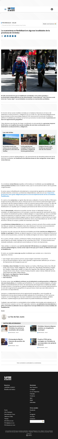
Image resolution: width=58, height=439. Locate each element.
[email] (13, 36)
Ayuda (51, 432)
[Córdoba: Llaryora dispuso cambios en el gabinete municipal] (33, 328)
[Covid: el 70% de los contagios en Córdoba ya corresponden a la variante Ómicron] (33, 341)
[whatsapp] (5, 36)
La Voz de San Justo (16, 317)
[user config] (52, 9)
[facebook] (7, 36)
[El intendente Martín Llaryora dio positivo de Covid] (4, 341)
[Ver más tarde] (2, 36)
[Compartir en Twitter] (10, 36)
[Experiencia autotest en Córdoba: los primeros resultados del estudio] (4, 328)
